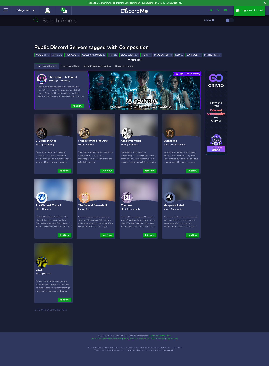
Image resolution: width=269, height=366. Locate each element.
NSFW (208, 20)
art (57, 54)
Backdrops (170, 141)
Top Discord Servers (47, 66)
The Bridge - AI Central (62, 77)
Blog (168, 338)
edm (179, 54)
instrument (212, 54)
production (163, 54)
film (146, 54)
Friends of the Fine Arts (93, 141)
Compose (126, 205)
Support (174, 338)
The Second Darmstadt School (92, 207)
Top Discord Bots (70, 66)
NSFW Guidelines (157, 338)
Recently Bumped (124, 66)
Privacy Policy (128, 338)
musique (72, 54)
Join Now (77, 105)
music (42, 54)
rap (113, 54)
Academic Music (131, 141)
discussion (129, 54)
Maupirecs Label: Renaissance (174, 207)
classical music (93, 54)
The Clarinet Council (48, 205)
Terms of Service (142, 338)
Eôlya (39, 270)
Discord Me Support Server (160, 335)
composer (193, 54)
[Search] (36, 20)
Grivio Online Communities (97, 66)
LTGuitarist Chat (46, 141)
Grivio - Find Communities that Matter (106, 338)
